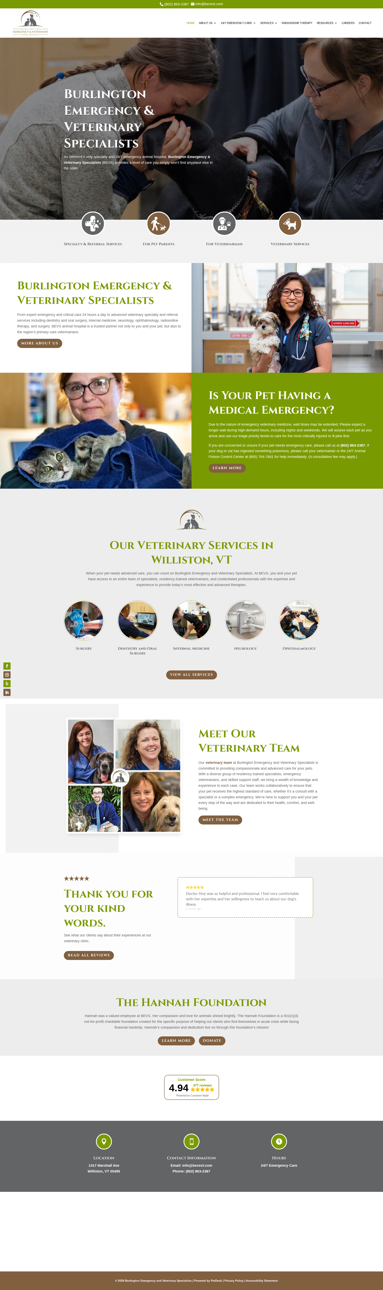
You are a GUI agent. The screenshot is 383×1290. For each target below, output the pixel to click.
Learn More (227, 468)
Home (190, 23)
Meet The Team (220, 819)
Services (266, 23)
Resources (325, 23)
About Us (205, 23)
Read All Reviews (89, 955)
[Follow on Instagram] (7, 674)
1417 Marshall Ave (104, 1165)
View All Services (191, 674)
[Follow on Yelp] (7, 683)
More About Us (39, 343)
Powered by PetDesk (208, 1280)
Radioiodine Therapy (297, 23)
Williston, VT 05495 (104, 1171)
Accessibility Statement (262, 1280)
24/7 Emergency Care (236, 23)
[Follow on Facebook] (7, 666)
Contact (365, 23)
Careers (348, 23)
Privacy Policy (234, 1280)
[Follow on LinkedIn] (7, 692)
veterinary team (218, 763)
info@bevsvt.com (197, 1165)
